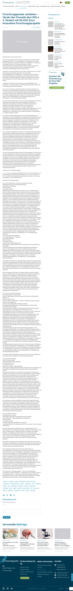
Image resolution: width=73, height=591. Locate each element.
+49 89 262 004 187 (62, 573)
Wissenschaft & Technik (44, 565)
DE (62, 2)
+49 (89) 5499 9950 (62, 575)
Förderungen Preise (36, 27)
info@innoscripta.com (63, 577)
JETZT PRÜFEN (25, 577)
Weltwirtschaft (41, 570)
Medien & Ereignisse (43, 574)
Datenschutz (68, 588)
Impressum (61, 588)
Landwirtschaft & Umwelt (44, 572)
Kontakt (67, 2)
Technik (39, 567)
